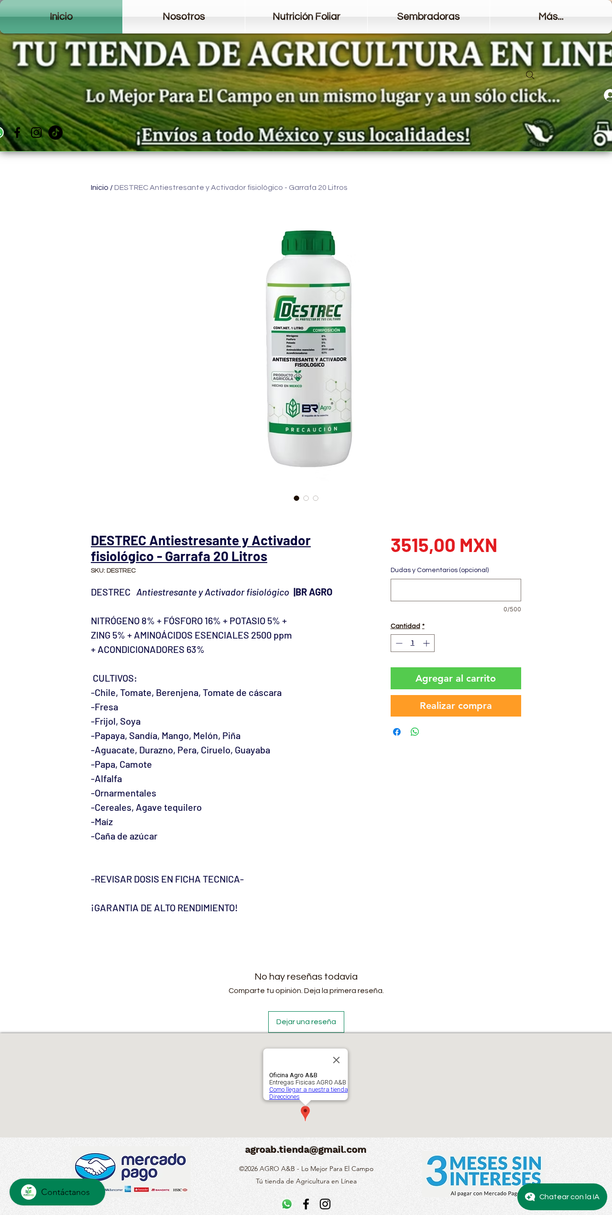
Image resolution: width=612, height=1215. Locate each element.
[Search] (530, 75)
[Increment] (427, 643)
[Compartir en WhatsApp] (415, 732)
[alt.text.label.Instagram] (36, 132)
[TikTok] (55, 132)
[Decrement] (398, 643)
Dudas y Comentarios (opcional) (440, 570)
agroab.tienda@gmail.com (306, 1149)
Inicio (100, 187)
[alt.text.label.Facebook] (17, 132)
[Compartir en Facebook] (397, 732)
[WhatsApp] (287, 1204)
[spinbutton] (412, 643)
